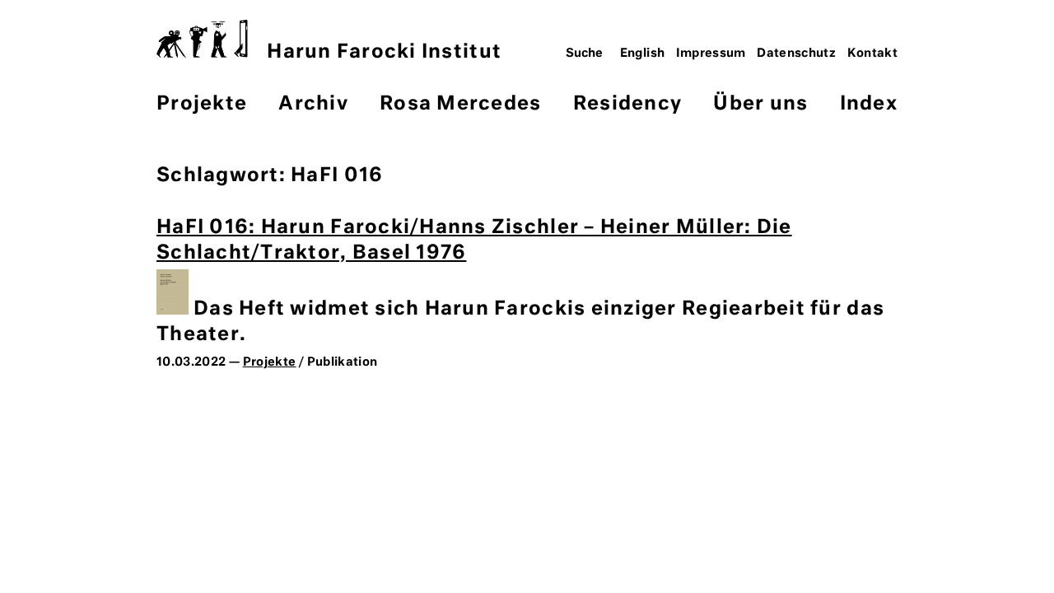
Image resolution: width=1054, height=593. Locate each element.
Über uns (760, 104)
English (642, 53)
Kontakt (872, 53)
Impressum (711, 53)
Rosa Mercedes (460, 104)
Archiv (313, 104)
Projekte (201, 104)
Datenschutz (796, 53)
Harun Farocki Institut (384, 52)
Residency (627, 104)
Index (869, 104)
